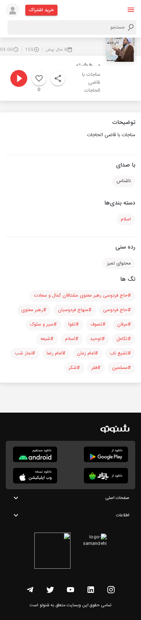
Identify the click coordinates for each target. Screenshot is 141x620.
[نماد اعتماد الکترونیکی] (52, 552)
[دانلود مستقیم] (35, 454)
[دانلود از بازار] (106, 475)
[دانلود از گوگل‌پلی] (106, 454)
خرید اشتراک (41, 10)
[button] (131, 9)
